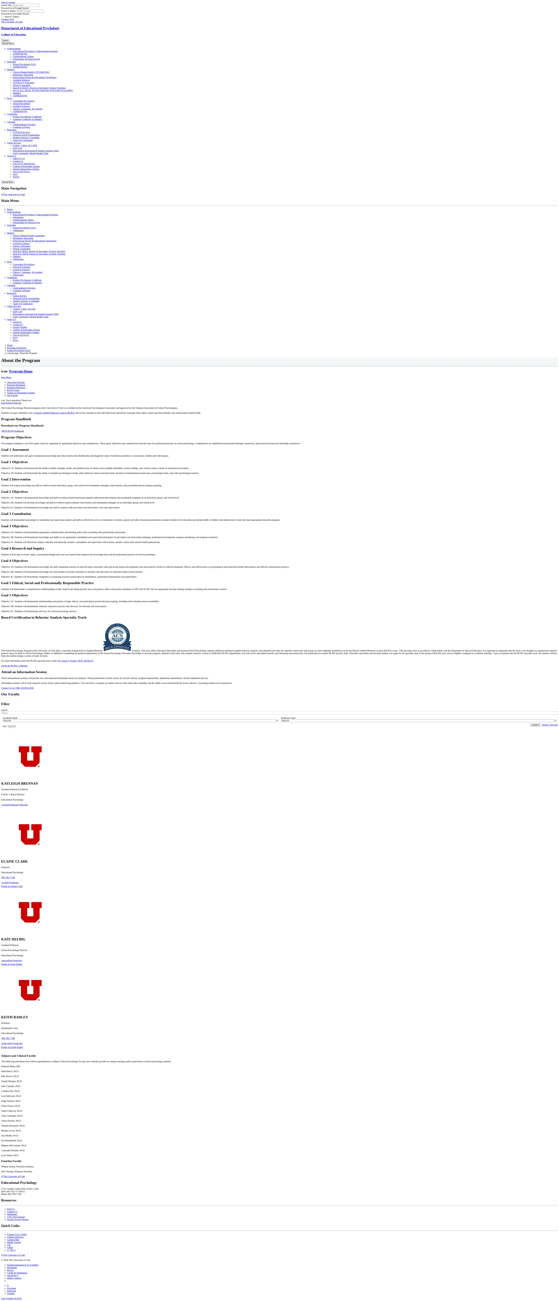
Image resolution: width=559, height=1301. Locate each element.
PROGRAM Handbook (12, 431)
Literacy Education (21, 246)
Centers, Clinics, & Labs (24, 309)
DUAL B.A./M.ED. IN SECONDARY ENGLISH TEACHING (43, 90)
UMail (10, 1247)
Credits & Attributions (17, 1273)
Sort (5, 726)
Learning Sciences (21, 80)
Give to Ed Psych (21, 335)
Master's (11, 69)
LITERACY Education (23, 82)
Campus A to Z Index (17, 1234)
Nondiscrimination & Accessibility (23, 1265)
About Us (11, 156)
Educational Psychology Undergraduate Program (35, 214)
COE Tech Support (16, 1217)
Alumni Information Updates (26, 169)
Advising (11, 122)
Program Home (21, 371)
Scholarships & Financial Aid (26, 59)
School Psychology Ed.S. (24, 64)
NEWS (16, 177)
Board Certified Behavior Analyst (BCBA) (55, 413)
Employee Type (288, 718)
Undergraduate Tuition (23, 56)
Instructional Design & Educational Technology (35, 77)
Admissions (18, 217)
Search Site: (6, 5)
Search (4, 710)
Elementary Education (23, 75)
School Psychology (22, 103)
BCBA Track (13, 390)
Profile (12, 886)
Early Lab (17, 148)
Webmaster (12, 1214)
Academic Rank (10, 718)
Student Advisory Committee (26, 137)
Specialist (11, 61)
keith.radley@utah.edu (12, 1043)
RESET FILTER (550, 725)
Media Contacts (14, 1278)
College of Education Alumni (26, 166)
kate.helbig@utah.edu (11, 403)
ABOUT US (19, 158)
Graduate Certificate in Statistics (27, 119)
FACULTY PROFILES (24, 164)
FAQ (15, 174)
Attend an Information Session (21, 393)
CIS (9, 1245)
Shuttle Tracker (14, 1242)
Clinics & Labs (14, 143)
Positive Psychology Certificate (27, 116)
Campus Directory (15, 1237)
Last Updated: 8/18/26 (11, 1298)
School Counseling (21, 85)
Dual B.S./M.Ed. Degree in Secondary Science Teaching (39, 251)
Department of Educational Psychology (30, 28)
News (15, 340)
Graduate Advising (21, 127)
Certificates (12, 114)
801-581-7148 (8, 877)
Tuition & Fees (19, 296)
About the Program (16, 382)
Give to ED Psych (21, 171)
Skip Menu (6, 377)
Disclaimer (12, 1267)
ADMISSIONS (20, 54)
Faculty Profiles (20, 327)
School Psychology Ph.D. (19, 350)
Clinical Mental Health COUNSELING (31, 72)
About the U (12, 1275)
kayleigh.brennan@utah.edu (15, 805)
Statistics (17, 93)
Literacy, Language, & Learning (27, 109)
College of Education (13, 34)
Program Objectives (16, 387)
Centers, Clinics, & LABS (25, 145)
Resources (11, 130)
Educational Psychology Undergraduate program (35, 51)
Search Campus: (8, 11)
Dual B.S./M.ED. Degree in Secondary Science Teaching (39, 88)
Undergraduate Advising (24, 124)
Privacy (10, 1270)
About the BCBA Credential (14, 666)
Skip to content (8, 2)
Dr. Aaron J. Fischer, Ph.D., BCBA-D (75, 661)
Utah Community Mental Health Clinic (31, 153)
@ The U (11, 1250)
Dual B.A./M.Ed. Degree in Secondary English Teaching (39, 254)
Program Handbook (16, 385)
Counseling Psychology (24, 101)
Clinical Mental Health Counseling (29, 235)
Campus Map (13, 1239)
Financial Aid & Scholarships (26, 135)
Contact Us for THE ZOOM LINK (17, 688)
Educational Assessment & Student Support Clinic (36, 150)
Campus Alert (7, 19)
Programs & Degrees (16, 348)
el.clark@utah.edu (10, 882)
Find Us (10, 1209)
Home (10, 209)
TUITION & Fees (21, 132)
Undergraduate (14, 48)
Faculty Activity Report (18, 1219)
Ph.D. (9, 98)
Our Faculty (12, 395)
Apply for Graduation (23, 140)
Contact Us (18, 161)
